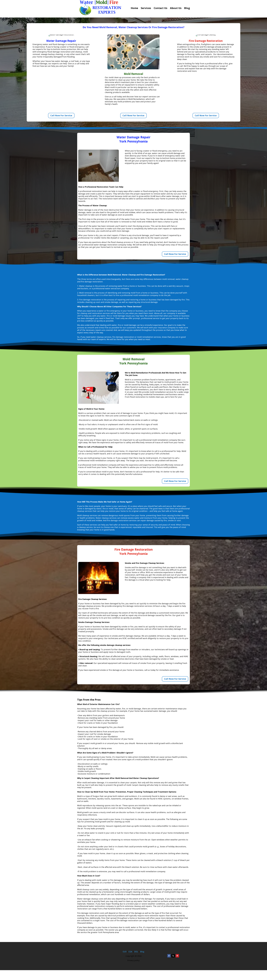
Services (146, 8)
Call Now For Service (61, 115)
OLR (124, 951)
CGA (130, 951)
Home (134, 8)
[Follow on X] (173, 955)
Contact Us (160, 8)
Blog (187, 8)
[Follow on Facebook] (169, 955)
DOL (136, 951)
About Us (175, 8)
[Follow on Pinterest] (177, 955)
